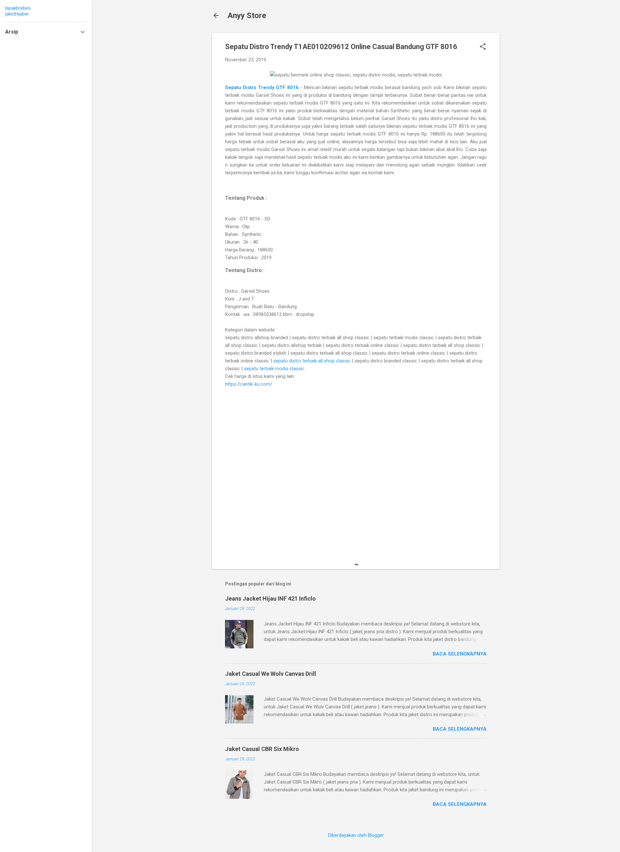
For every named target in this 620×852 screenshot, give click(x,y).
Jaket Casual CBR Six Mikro (262, 749)
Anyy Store (247, 15)
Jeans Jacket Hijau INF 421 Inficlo (270, 598)
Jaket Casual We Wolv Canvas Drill (270, 673)
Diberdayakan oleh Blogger (356, 835)
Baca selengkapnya (460, 654)
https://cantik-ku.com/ (248, 384)
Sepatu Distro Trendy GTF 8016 (262, 87)
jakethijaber (17, 14)
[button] (483, 47)
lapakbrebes (18, 8)
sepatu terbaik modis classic (274, 368)
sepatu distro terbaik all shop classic (312, 361)
